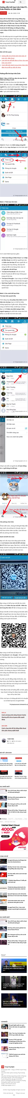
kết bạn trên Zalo (10, 821)
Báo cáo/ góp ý (17, 741)
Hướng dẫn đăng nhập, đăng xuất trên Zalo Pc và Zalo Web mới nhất (6, 765)
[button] (15, 2)
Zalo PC (10, 819)
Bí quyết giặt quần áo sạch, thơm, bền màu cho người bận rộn (17, 1026)
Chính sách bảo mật (8, 1093)
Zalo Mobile (18, 819)
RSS (14, 1095)
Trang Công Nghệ (11, 1089)
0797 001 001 (8, 1083)
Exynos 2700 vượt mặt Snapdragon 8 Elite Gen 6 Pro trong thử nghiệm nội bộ (17, 1041)
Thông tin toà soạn (20, 1093)
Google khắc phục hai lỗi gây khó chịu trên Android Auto (6, 778)
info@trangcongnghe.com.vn (8, 1085)
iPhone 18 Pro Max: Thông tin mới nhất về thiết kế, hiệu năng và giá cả (17, 812)
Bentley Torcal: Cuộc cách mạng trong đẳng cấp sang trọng (21, 778)
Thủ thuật (3, 12)
